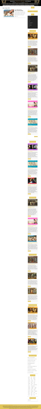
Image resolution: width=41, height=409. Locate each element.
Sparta (29, 393)
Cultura (34, 379)
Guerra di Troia (35, 384)
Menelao (29, 387)
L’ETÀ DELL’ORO (29, 279)
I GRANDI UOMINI (12, 5)
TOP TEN (29, 26)
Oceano (35, 387)
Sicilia (34, 392)
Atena (28, 378)
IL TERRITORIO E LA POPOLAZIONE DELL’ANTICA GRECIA (32, 126)
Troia (36, 393)
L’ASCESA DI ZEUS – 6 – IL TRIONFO (32, 294)
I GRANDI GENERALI (8, 5)
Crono (31, 379)
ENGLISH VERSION (32, 5)
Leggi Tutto (29, 63)
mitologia (32, 387)
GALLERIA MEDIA (29, 25)
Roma (29, 392)
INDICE (28, 17)
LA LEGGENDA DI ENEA (30, 345)
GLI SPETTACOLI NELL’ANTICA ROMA (19, 10)
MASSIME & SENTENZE (27, 5)
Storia (31, 393)
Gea (34, 383)
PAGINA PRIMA (29, 16)
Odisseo (32, 388)
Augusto (34, 378)
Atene (31, 378)
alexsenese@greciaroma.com (24, 405)
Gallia (32, 383)
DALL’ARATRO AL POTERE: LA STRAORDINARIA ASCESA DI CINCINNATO (31, 73)
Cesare (29, 379)
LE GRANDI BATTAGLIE (17, 5)
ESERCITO (4, 5)
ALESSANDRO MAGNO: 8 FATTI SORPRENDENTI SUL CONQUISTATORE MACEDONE (32, 185)
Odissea (29, 388)
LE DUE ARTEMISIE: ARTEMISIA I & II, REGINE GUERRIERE (32, 91)
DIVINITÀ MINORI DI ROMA (31, 329)
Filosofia (29, 383)
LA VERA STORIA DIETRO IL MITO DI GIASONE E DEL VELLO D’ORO (32, 56)
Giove (29, 384)
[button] (28, 27)
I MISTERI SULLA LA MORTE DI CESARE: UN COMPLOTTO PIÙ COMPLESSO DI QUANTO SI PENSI (32, 243)
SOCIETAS (29, 21)
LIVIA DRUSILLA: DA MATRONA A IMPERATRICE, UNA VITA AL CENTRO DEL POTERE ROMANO (32, 109)
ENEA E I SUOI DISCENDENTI (31, 357)
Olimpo (35, 388)
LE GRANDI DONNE (22, 5)
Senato (31, 392)
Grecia (31, 384)
